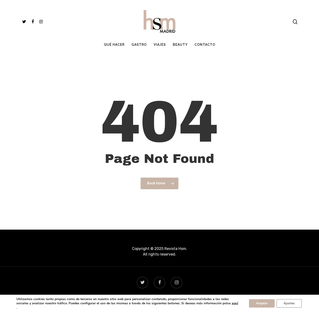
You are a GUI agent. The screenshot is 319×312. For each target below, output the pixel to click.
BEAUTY (180, 44)
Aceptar (262, 303)
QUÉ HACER (114, 44)
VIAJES (160, 44)
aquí (235, 303)
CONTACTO (205, 44)
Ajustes (289, 303)
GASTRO (139, 44)
